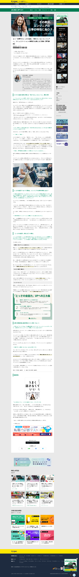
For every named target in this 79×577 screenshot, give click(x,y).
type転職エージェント (56, 561)
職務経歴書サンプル (54, 555)
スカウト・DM (23, 555)
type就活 (22, 562)
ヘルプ (66, 1)
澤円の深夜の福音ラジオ (28, 88)
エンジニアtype (38, 561)
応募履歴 (28, 555)
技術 (57, 97)
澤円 (26, 47)
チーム (23, 47)
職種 (57, 94)
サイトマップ (58, 115)
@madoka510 (27, 76)
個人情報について (21, 573)
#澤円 (57, 108)
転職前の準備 (23, 559)
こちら (18, 423)
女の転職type (32, 561)
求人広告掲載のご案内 (32, 573)
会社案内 (12, 573)
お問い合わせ (60, 88)
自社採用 (17, 573)
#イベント (64, 108)
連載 (28, 326)
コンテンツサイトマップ (45, 559)
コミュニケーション (16, 47)
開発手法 (57, 100)
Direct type (49, 561)
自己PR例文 (22, 557)
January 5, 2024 (22, 115)
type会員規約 (26, 573)
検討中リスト (34, 555)
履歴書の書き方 (46, 555)
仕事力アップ (37, 559)
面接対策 (61, 555)
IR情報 (15, 573)
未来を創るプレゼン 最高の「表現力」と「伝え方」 (41, 84)
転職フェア (40, 555)
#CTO (64, 105)
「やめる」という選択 (35, 87)
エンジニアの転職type (24, 561)
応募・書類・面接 (30, 559)
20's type (44, 561)
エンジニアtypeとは (61, 86)
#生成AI (60, 108)
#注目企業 (60, 105)
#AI (57, 105)
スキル (20, 46)
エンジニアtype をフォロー (33, 442)
